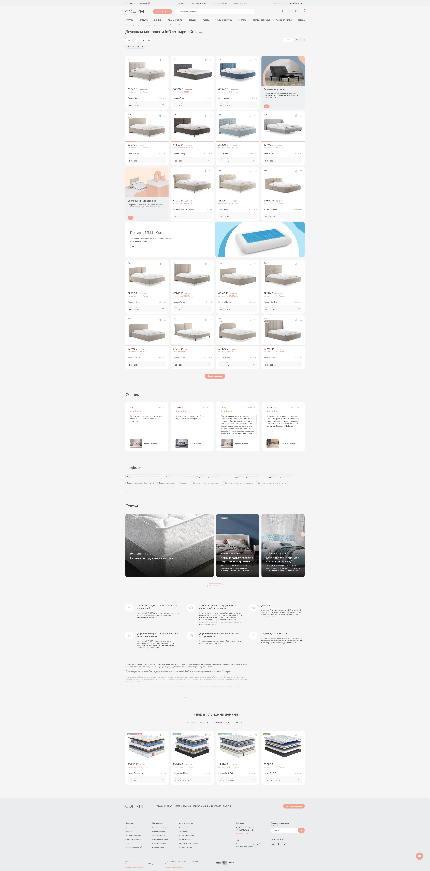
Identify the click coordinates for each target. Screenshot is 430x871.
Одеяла (301, 20)
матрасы (129, 20)
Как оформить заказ (160, 839)
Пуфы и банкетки (284, 20)
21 (256, 98)
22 (165, 98)
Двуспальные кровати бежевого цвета (249, 477)
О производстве (185, 847)
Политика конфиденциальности (135, 867)
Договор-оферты (159, 847)
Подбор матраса (240, 3)
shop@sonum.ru (242, 833)
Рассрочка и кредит (160, 828)
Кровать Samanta (270, 358)
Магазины (143, 3)
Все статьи (215, 586)
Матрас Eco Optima (135, 773)
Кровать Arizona (134, 302)
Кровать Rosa (269, 154)
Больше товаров (215, 376)
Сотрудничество (220, 3)
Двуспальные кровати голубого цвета (173, 483)
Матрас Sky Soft (270, 773)
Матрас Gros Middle (180, 773)
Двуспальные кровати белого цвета (140, 483)
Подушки (193, 20)
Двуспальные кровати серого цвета (282, 477)
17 (256, 209)
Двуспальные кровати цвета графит (206, 483)
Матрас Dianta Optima (226, 773)
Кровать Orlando (270, 209)
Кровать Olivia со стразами (183, 209)
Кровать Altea (178, 98)
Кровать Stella (223, 154)
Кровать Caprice (134, 98)
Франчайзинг (184, 828)
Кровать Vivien (133, 154)
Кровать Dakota (179, 358)
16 (211, 98)
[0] (304, 11)
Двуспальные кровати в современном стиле (213, 477)
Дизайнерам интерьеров (188, 843)
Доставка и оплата (199, 3)
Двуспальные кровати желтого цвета (239, 483)
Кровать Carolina (270, 302)
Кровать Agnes (179, 302)
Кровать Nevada (224, 302)
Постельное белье (261, 20)
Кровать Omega (179, 154)
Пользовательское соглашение (174, 867)
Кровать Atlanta (134, 358)
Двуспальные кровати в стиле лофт (179, 477)
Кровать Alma (223, 98)
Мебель (239, 723)
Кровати (144, 20)
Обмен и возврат (159, 831)
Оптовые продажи (186, 839)
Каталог (164, 12)
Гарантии (128, 831)
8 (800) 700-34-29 (297, 3)
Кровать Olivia (223, 209)
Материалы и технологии (135, 835)
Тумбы (206, 20)
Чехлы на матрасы (223, 20)
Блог (127, 843)
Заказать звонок (279, 3)
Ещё (127, 492)
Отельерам (183, 831)
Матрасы (191, 723)
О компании (182, 3)
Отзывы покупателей (133, 847)
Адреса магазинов (294, 806)
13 (165, 773)
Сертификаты (130, 828)
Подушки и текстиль (222, 723)
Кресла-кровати (174, 20)
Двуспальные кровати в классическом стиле (143, 477)
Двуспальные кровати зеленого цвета (272, 483)
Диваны (157, 20)
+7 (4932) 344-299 (244, 830)
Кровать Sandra (224, 358)
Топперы (242, 20)
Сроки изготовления (133, 839)
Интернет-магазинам (187, 835)
